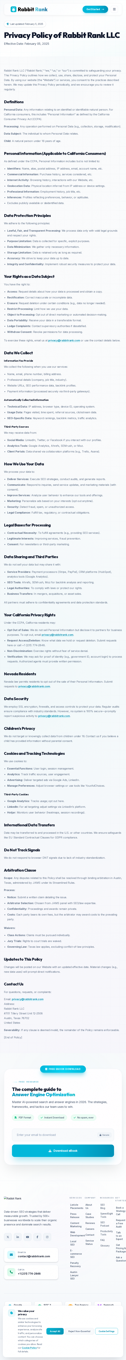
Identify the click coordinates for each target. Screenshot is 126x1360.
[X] (8, 1237)
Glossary (103, 1245)
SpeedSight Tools (103, 1215)
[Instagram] (47, 1237)
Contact (88, 1234)
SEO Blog (102, 1206)
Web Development (73, 1234)
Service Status (88, 1242)
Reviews (88, 1223)
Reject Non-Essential (79, 1331)
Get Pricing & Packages (119, 1248)
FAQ (102, 1240)
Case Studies (88, 1216)
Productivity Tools (103, 1233)
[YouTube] (28, 1237)
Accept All (55, 1331)
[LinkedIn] (18, 1237)
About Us (88, 1206)
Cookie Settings (107, 1331)
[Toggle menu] (114, 9)
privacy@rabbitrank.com (64, 340)
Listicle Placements (73, 1206)
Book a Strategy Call (119, 1211)
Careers (88, 1229)
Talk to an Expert (119, 1235)
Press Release (73, 1216)
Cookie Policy (29, 1347)
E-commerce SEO (73, 1253)
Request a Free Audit (119, 1223)
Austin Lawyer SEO (73, 1275)
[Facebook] (37, 1237)
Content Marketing (73, 1225)
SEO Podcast (103, 1224)
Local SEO (73, 1243)
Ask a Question (119, 1259)
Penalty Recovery (73, 1265)
